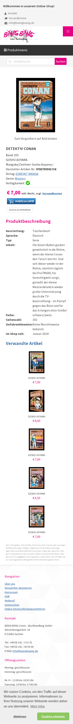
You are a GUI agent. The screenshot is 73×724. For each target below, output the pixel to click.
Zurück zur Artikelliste (20, 209)
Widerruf (10, 600)
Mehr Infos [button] (37, 706)
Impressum (11, 592)
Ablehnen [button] (19, 716)
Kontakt (12, 13)
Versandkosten (17, 18)
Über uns (10, 584)
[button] (68, 31)
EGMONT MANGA (27, 174)
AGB (7, 596)
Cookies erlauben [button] (53, 716)
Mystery (20, 178)
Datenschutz (12, 605)
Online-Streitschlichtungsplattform (25, 609)
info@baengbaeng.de (21, 23)
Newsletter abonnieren (18, 588)
